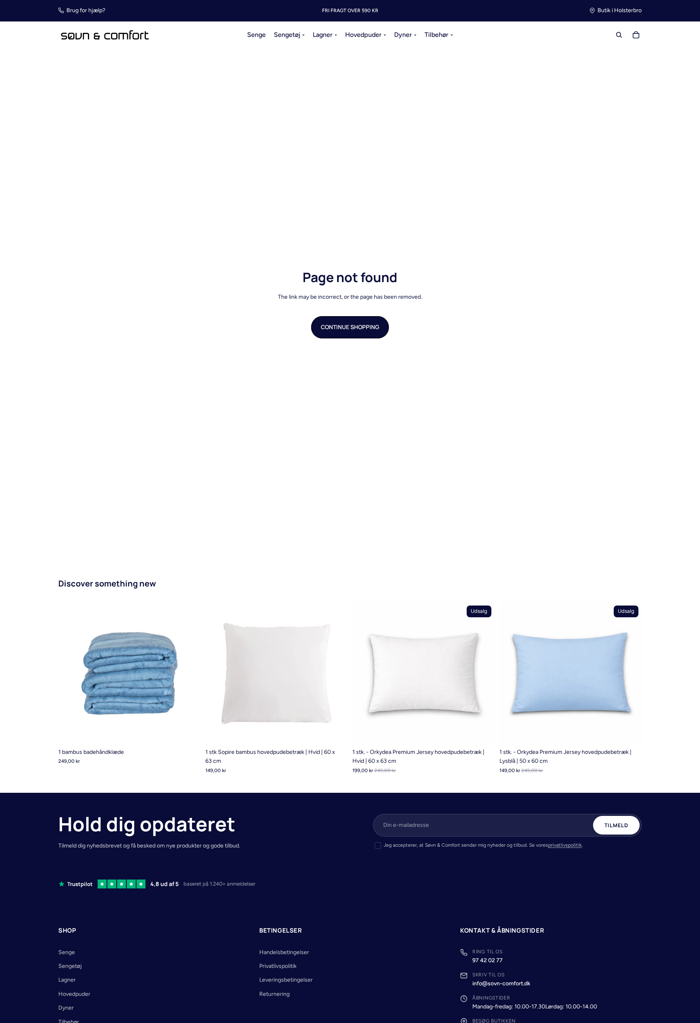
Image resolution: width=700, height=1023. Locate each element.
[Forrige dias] (70, 673)
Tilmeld (616, 825)
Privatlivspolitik (278, 966)
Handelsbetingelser (284, 952)
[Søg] (619, 35)
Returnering (274, 994)
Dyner (66, 1007)
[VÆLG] (188, 732)
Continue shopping (350, 327)
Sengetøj (70, 966)
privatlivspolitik (565, 845)
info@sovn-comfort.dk (501, 983)
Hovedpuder (74, 994)
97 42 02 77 (487, 960)
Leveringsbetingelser (286, 979)
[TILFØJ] (335, 732)
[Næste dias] (188, 673)
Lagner (67, 979)
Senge (66, 952)
